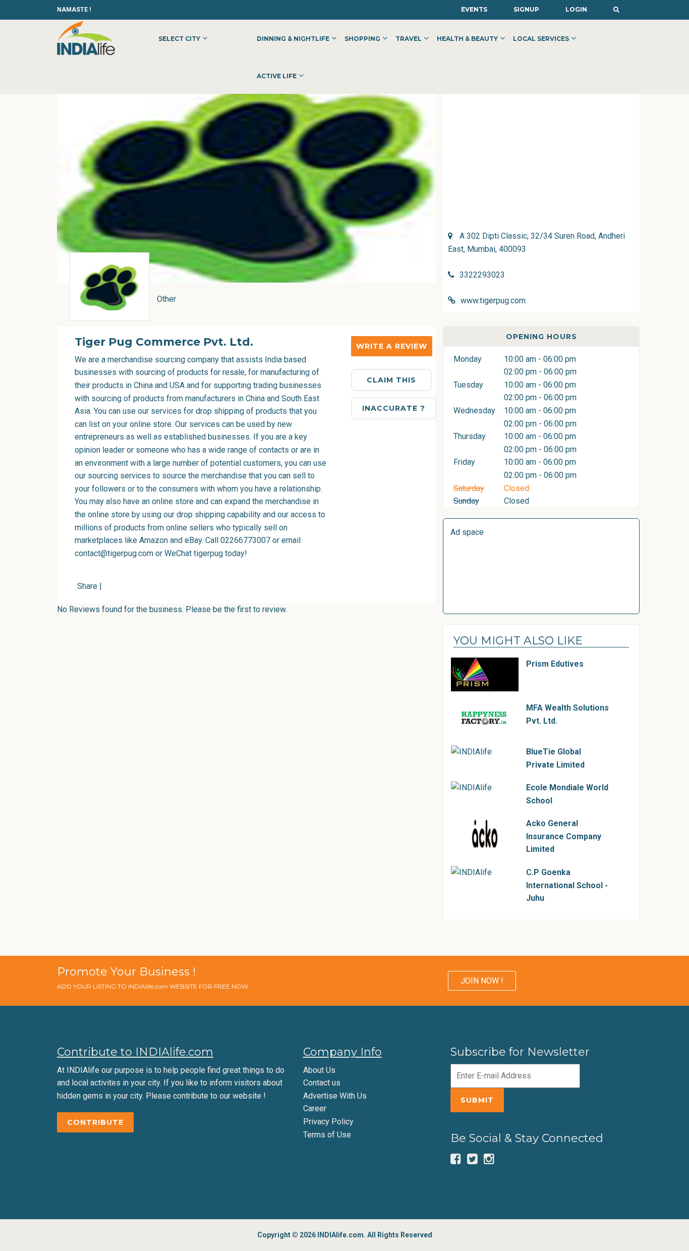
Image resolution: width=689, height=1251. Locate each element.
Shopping (362, 38)
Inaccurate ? (393, 408)
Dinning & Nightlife (293, 38)
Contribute (95, 1122)
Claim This (391, 380)
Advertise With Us (335, 1096)
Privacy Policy (328, 1121)
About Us (319, 1070)
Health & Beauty (467, 38)
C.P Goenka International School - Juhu (567, 885)
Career (314, 1108)
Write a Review (391, 346)
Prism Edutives (555, 664)
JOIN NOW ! (482, 981)
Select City (179, 38)
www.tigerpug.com (493, 300)
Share (87, 586)
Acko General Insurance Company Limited (563, 836)
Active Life (277, 76)
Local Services (541, 38)
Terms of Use (327, 1134)
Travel (408, 38)
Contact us (321, 1082)
